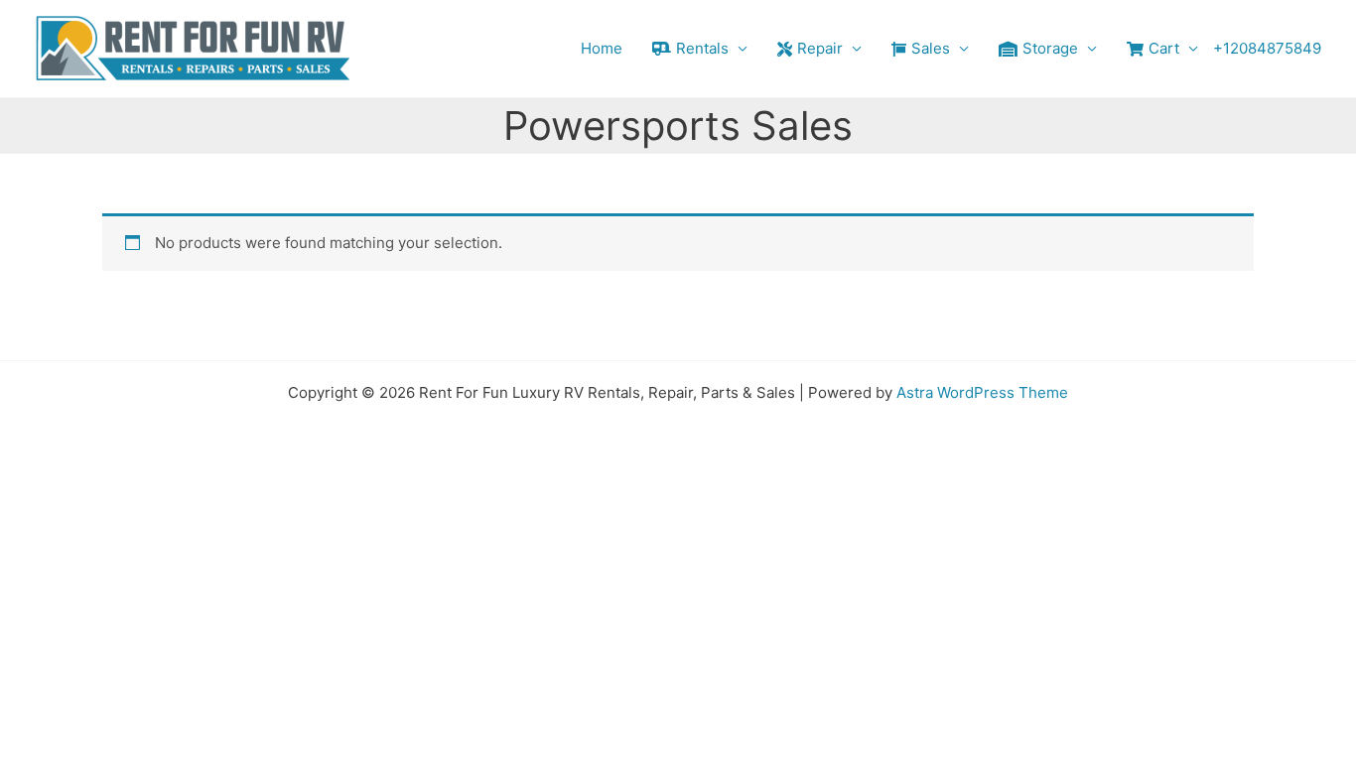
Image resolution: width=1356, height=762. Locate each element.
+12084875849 (1267, 48)
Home (601, 48)
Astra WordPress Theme (982, 392)
